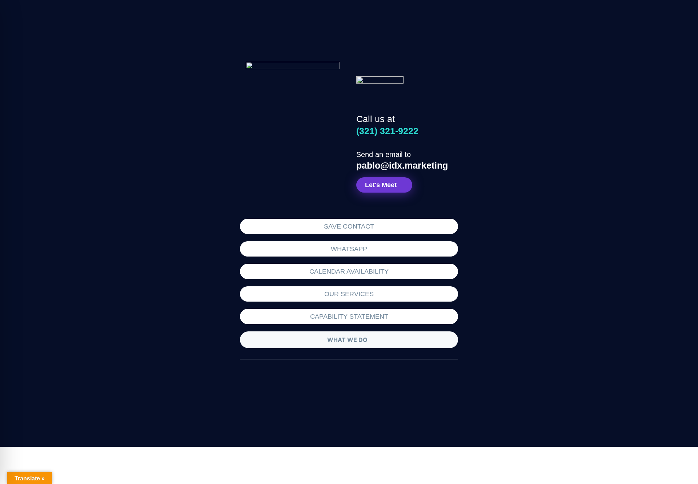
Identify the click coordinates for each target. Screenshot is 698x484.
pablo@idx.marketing (402, 165)
